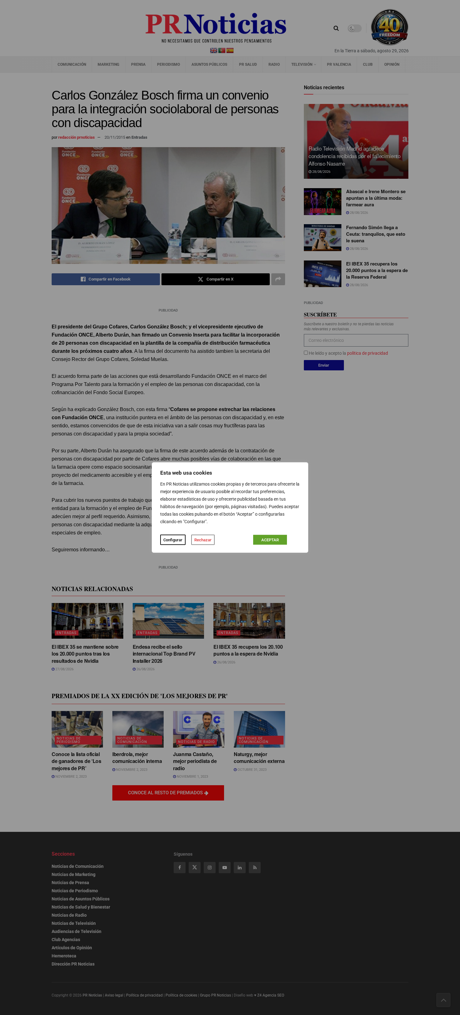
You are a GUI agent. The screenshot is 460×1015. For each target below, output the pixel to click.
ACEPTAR (270, 540)
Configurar (172, 540)
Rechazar (203, 540)
